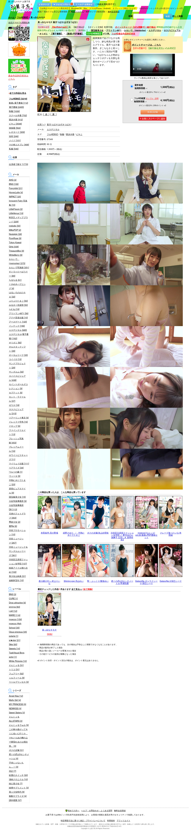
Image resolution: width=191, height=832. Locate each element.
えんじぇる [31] (16, 665)
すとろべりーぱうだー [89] (18, 273)
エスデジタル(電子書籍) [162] (19, 336)
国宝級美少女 (97, 30)
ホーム (11, 17)
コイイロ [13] (15, 359)
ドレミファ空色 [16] (18, 421)
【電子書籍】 (56, 33)
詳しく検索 (177, 15)
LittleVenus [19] (16, 213)
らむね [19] (14, 309)
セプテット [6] (15, 392)
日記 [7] (12, 770)
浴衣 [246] (14, 136)
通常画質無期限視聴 (141, 86)
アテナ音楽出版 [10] (18, 317)
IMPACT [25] (15, 196)
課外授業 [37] (15, 800)
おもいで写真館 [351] (19, 267)
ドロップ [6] (14, 425)
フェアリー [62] (16, 673)
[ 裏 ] (53, 114)
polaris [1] (13, 635)
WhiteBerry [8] (15, 254)
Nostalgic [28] (15, 234)
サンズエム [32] (16, 371)
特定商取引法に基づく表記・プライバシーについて (83, 820)
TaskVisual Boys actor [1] (16, 654)
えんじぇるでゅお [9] (19, 725)
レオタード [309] (17, 131)
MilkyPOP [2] (15, 229)
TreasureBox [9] (16, 250)
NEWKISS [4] (15, 708)
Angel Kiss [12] (16, 695)
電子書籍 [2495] (16, 106)
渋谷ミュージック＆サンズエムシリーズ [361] (18, 551)
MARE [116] (14, 615)
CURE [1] (13, 598)
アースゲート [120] (18, 321)
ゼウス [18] (14, 405)
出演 (41, 124)
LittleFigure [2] (16, 209)
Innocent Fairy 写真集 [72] (18, 202)
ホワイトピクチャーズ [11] (18, 457)
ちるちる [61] (15, 279)
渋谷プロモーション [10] (17, 532)
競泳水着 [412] (16, 119)
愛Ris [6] (13, 526)
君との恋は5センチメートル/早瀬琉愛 (122, 582)
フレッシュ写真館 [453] (16, 440)
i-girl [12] (13, 610)
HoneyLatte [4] (16, 192)
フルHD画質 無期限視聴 (146, 100)
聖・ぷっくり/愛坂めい (98, 580)
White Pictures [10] (18, 660)
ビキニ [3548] (15, 123)
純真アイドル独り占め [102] (18, 569)
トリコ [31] (14, 669)
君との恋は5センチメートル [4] (19, 756)
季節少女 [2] (14, 521)
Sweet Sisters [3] (17, 712)
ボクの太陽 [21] (16, 750)
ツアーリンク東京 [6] (19, 417)
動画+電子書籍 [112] (18, 102)
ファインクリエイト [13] (17, 432)
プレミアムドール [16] (16, 448)
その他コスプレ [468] (19, 144)
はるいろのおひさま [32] (17, 294)
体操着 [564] (15, 127)
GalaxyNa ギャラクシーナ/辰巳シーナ (146, 582)
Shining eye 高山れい (74, 580)
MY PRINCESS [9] (17, 704)
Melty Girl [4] (15, 700)
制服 (62, 134)
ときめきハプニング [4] (17, 286)
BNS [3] (12, 594)
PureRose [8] (15, 238)
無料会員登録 (113, 11)
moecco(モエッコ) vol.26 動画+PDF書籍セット (146, 535)
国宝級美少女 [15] (17, 496)
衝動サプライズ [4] (18, 795)
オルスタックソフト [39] (17, 348)
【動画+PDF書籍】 (75, 33)
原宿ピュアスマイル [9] (17, 490)
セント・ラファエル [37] (17, 398)
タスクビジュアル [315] (16, 411)
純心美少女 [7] (15, 783)
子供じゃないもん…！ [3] (16, 764)
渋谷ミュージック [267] (16, 540)
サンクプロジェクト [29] (17, 365)
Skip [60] (13, 644)
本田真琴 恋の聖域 (49, 532)
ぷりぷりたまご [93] (18, 300)
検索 (130, 15)
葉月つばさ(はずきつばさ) (59, 124)
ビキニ (79, 134)
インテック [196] (17, 325)
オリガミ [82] (15, 342)
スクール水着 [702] (18, 115)
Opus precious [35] (18, 631)
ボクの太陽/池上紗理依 (98, 532)
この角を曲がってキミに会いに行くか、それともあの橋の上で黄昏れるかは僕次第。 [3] (18, 737)
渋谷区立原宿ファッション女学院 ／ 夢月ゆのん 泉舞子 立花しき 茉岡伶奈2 (122, 536)
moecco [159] (15, 619)
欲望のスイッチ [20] (18, 775)
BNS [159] (14, 183)
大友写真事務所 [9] (18, 500)
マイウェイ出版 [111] (19, 463)
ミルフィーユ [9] (16, 677)
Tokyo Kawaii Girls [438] (15, 244)
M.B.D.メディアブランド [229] (18, 219)
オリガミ (43, 33)
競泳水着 (70, 134)
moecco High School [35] (15, 625)
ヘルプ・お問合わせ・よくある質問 (96, 810)
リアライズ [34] (16, 467)
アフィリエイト (123, 820)
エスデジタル (155, 30)
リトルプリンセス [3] (19, 681)
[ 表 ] (46, 114)
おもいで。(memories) (135, 30)
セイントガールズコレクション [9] (18, 386)
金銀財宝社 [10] (16, 580)
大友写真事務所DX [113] (16, 507)
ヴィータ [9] (14, 475)
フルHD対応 (22, 17)
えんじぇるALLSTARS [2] (15, 718)
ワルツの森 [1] (15, 471)
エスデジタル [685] (18, 329)
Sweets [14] (14, 648)
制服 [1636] (14, 111)
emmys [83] (14, 606)
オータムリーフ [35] (18, 355)
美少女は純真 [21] (17, 576)
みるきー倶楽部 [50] (18, 304)
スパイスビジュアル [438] (17, 378)
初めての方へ (78, 11)
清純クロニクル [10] (18, 779)
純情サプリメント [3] (19, 787)
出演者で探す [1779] (18, 164)
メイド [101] (15, 140)
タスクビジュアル (172, 30)
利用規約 (111, 820)
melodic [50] (14, 225)
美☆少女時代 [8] (16, 791)
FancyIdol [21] (15, 188)
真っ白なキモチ (49, 629)
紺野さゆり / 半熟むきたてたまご (73, 533)
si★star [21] (14, 640)
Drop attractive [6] (17, 602)
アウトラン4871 (113, 30)
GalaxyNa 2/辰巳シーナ (171, 580)
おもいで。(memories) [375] (17, 261)
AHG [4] (12, 179)
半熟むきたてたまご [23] (17, 482)
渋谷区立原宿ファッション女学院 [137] (18, 561)
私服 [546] (14, 148)
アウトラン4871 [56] (18, 313)
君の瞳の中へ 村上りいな (49, 582)
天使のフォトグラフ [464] (17, 515)
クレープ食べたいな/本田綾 (170, 533)
